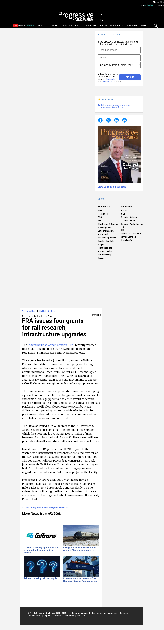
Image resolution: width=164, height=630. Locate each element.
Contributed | (69, 615)
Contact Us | (125, 613)
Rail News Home (29, 311)
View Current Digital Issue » (113, 187)
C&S (100, 217)
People (101, 244)
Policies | (58, 615)
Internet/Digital (105, 251)
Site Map (81, 615)
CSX (122, 230)
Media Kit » (158, 2)
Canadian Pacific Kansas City (132, 225)
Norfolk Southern (128, 236)
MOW (100, 210)
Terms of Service (108, 82)
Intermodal (103, 234)
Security (102, 258)
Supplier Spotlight (106, 241)
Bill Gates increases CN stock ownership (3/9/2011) (116, 106)
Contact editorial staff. (46, 507)
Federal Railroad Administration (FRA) (51, 345)
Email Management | (81, 613)
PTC (100, 220)
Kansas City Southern (131, 233)
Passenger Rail (104, 227)
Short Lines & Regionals (108, 224)
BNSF (123, 213)
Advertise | (113, 613)
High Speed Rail (105, 247)
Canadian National (129, 217)
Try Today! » (152, 5)
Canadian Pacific (128, 220)
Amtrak (124, 210)
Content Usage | (35, 615)
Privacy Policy (110, 79)
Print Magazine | (99, 613)
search (155, 25)
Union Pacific (126, 240)
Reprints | (48, 615)
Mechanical (103, 213)
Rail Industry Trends (107, 237)
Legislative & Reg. (106, 230)
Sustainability (104, 254)
